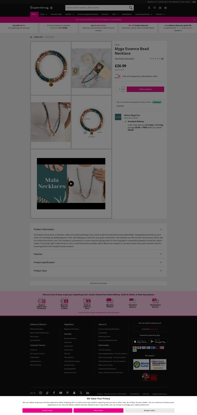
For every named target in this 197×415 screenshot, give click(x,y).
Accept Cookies (47, 410)
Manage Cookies (149, 410)
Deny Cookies (98, 410)
